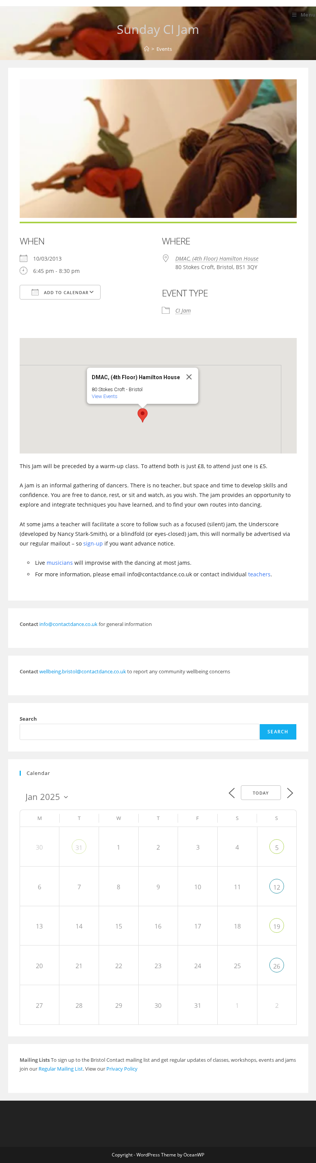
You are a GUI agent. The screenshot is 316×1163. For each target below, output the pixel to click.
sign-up (93, 543)
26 (276, 966)
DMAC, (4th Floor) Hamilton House (217, 258)
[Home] (146, 48)
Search (28, 718)
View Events (105, 396)
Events (164, 48)
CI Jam (183, 310)
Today (261, 793)
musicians (60, 562)
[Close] (189, 377)
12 (276, 887)
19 (276, 926)
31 (79, 847)
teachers (259, 574)
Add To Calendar (65, 292)
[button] (143, 415)
